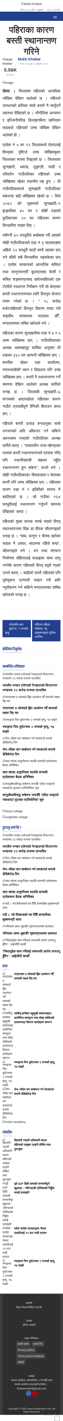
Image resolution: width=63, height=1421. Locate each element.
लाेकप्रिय (7, 1132)
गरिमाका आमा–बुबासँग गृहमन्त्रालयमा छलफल (30, 933)
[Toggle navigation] (55, 16)
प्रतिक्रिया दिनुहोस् (12, 649)
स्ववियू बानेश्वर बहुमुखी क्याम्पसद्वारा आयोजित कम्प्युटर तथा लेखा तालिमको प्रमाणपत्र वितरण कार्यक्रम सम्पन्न (34, 1018)
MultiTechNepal (50, 1418)
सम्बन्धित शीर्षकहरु (14, 667)
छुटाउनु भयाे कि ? (12, 828)
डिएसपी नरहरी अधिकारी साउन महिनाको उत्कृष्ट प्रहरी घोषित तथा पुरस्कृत (32, 1145)
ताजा (5, 966)
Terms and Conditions (31, 1356)
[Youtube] (35, 1393)
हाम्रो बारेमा (23, 1343)
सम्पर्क (21, 1362)
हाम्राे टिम (38, 1343)
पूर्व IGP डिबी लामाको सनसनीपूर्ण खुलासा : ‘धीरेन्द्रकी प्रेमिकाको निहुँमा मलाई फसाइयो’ (34, 1188)
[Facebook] (29, 1393)
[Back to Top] (57, 1418)
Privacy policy (26, 1350)
